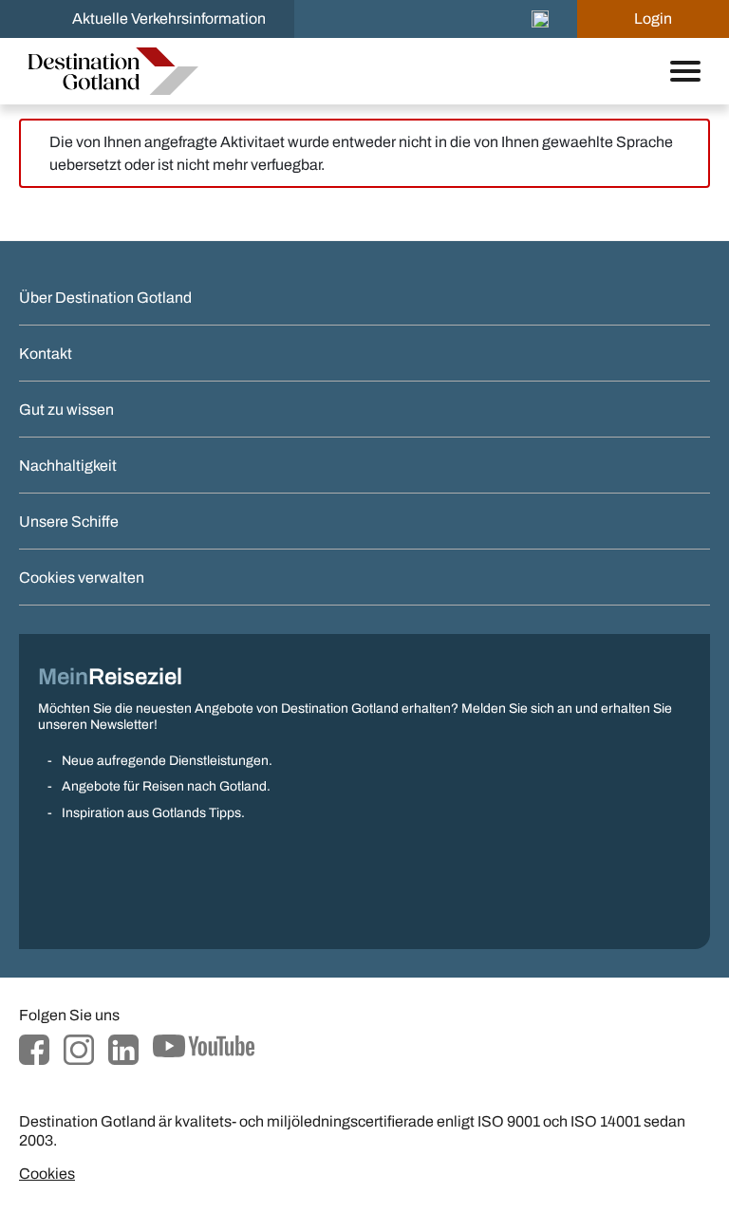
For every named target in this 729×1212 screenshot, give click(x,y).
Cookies (47, 1173)
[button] (540, 19)
